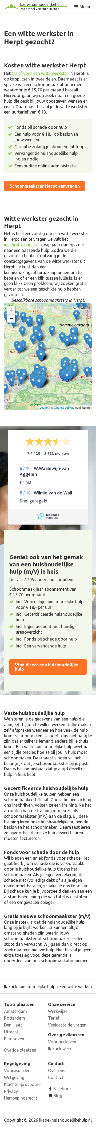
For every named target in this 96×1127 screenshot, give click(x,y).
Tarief (53, 1018)
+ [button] (11, 310)
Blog (57, 1095)
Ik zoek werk (59, 1048)
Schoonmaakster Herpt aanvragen (45, 186)
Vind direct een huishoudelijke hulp (46, 666)
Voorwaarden (17, 1070)
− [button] (11, 318)
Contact (55, 1077)
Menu (84, 6)
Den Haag (13, 1025)
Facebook (62, 1088)
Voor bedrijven (62, 1041)
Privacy (11, 1091)
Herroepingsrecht (20, 1098)
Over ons (56, 1070)
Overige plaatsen (20, 1050)
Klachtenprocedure (22, 1084)
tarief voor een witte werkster (40, 73)
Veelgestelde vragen (67, 1025)
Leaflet (44, 407)
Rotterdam (14, 1018)
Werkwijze (57, 1011)
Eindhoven (14, 1038)
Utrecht (11, 1031)
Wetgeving (14, 1077)
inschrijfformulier (20, 244)
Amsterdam (15, 1011)
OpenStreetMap (64, 407)
